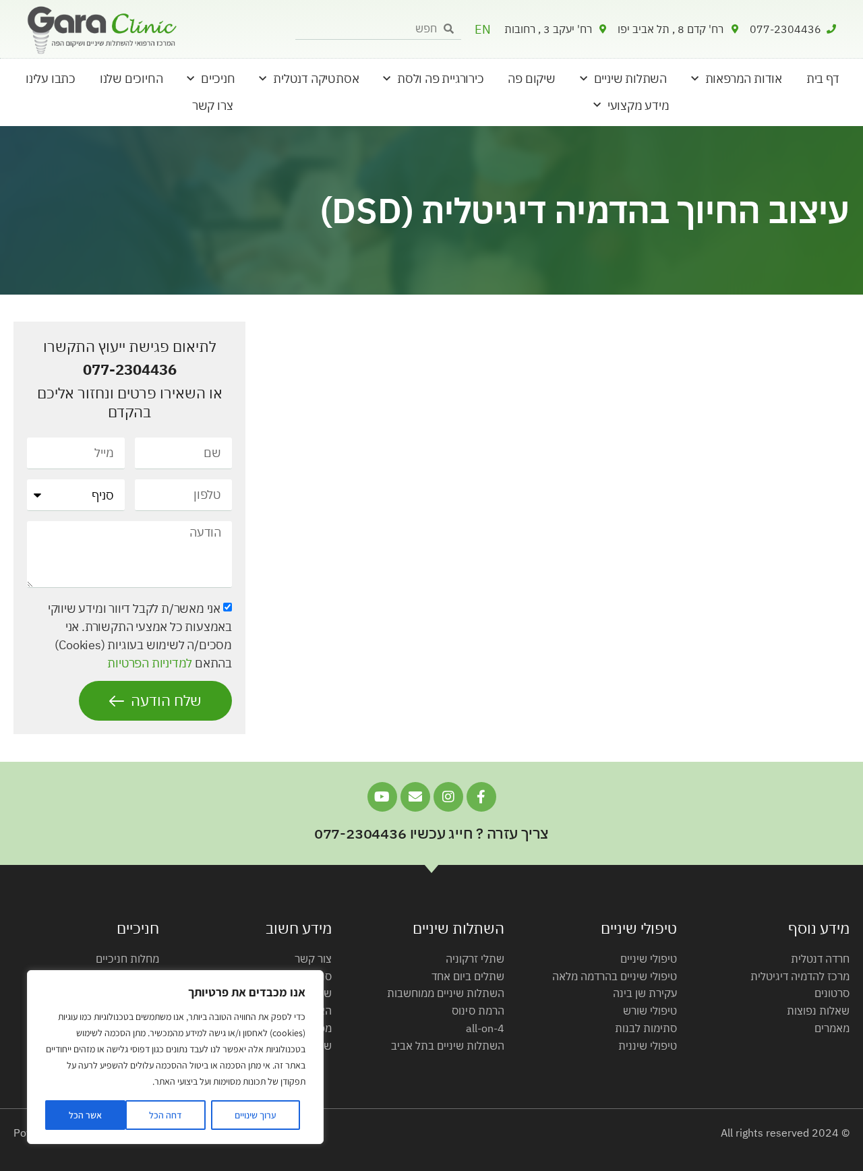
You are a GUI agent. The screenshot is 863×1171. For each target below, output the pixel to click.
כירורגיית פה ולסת (440, 78)
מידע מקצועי (638, 105)
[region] (175, 1057)
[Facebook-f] (481, 797)
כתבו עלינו (51, 78)
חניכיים (218, 78)
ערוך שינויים (255, 1115)
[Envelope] (415, 797)
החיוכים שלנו (131, 78)
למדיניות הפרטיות (149, 663)
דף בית (822, 78)
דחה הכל (165, 1115)
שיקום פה (531, 78)
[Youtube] (382, 797)
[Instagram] (448, 797)
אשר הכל (85, 1115)
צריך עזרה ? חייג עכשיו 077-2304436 (431, 833)
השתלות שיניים (630, 78)
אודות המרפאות (743, 78)
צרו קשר (212, 105)
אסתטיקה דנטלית (316, 78)
